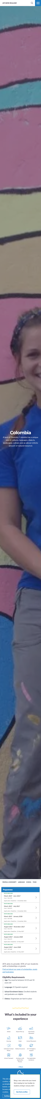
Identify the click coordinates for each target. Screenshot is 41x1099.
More (21, 1067)
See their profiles (22, 1092)
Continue (7, 1096)
